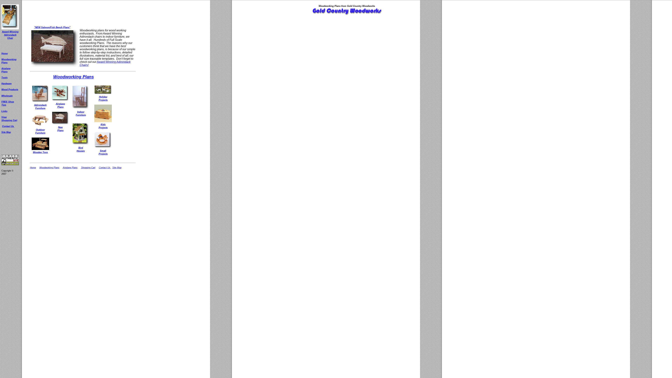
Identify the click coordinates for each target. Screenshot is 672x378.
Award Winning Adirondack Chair (10, 34)
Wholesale (7, 95)
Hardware (6, 83)
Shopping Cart (88, 167)
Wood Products (9, 89)
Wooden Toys (40, 152)
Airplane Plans (70, 167)
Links (4, 111)
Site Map (6, 132)
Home (4, 53)
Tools (4, 77)
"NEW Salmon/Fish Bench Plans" (52, 27)
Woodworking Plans (73, 76)
